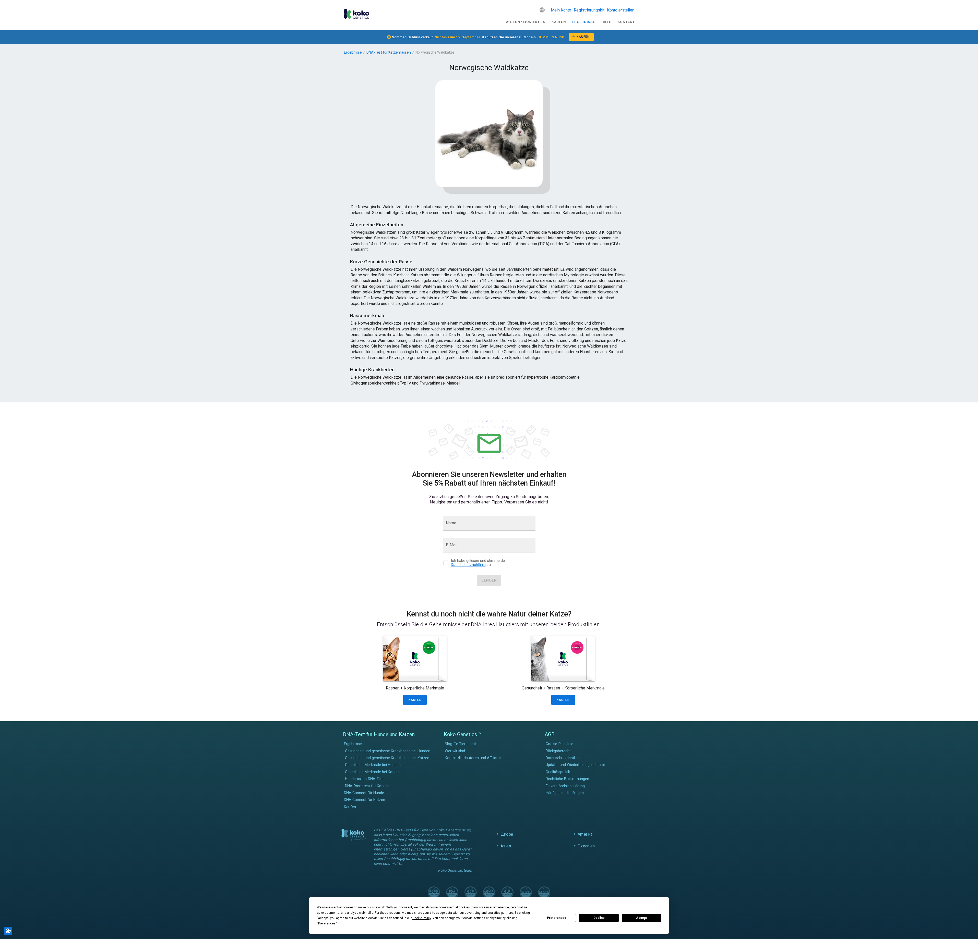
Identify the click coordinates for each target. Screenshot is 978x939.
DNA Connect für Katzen (364, 800)
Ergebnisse (583, 22)
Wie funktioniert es (525, 22)
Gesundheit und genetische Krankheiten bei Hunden (387, 751)
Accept (641, 918)
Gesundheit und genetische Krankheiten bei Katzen (387, 758)
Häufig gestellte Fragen (565, 793)
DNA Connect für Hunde (364, 793)
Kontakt (626, 22)
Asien (505, 846)
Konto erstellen (620, 10)
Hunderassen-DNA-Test (364, 779)
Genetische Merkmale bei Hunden (373, 765)
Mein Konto (561, 10)
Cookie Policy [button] (421, 918)
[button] (542, 10)
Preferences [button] (327, 923)
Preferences (556, 918)
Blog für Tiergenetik (461, 744)
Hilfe (606, 22)
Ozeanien (586, 846)
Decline (599, 918)
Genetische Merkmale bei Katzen (372, 772)
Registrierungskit (589, 10)
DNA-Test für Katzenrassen (388, 52)
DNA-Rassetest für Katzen (367, 786)
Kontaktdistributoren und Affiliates (473, 758)
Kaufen (559, 22)
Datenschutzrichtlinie (468, 565)
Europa (506, 834)
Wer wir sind (455, 751)
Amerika (585, 834)
